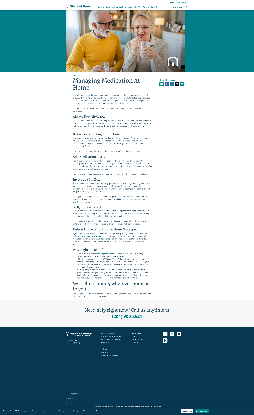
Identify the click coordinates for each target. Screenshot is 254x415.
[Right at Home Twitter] (173, 335)
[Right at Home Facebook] (166, 335)
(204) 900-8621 (178, 7)
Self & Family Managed (114, 7)
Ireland (134, 346)
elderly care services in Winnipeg (87, 236)
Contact (154, 7)
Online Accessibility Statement (111, 336)
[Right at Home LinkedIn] (166, 341)
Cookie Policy (105, 352)
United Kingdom (137, 339)
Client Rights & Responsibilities (111, 339)
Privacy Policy (105, 343)
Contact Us (69, 399)
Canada (134, 336)
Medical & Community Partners (178, 2)
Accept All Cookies (202, 411)
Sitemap (103, 346)
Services (101, 7)
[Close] (251, 411)
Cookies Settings (187, 411)
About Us (137, 7)
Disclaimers (104, 349)
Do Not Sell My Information (110, 355)
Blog (83, 75)
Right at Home (107, 253)
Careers (146, 7)
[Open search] (186, 7)
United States (136, 333)
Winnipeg (76, 75)
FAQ (67, 402)
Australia (135, 343)
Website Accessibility (107, 333)
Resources (128, 7)
